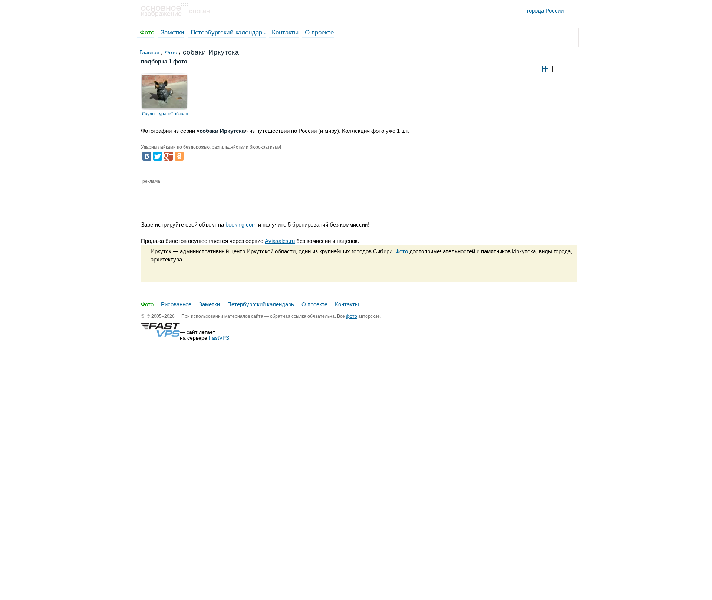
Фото (147, 32)
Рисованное (176, 304)
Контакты (285, 32)
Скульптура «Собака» (165, 113)
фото (351, 316)
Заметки (172, 32)
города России (545, 10)
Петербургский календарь (228, 32)
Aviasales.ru (280, 241)
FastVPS (219, 338)
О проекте (319, 32)
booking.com (241, 224)
